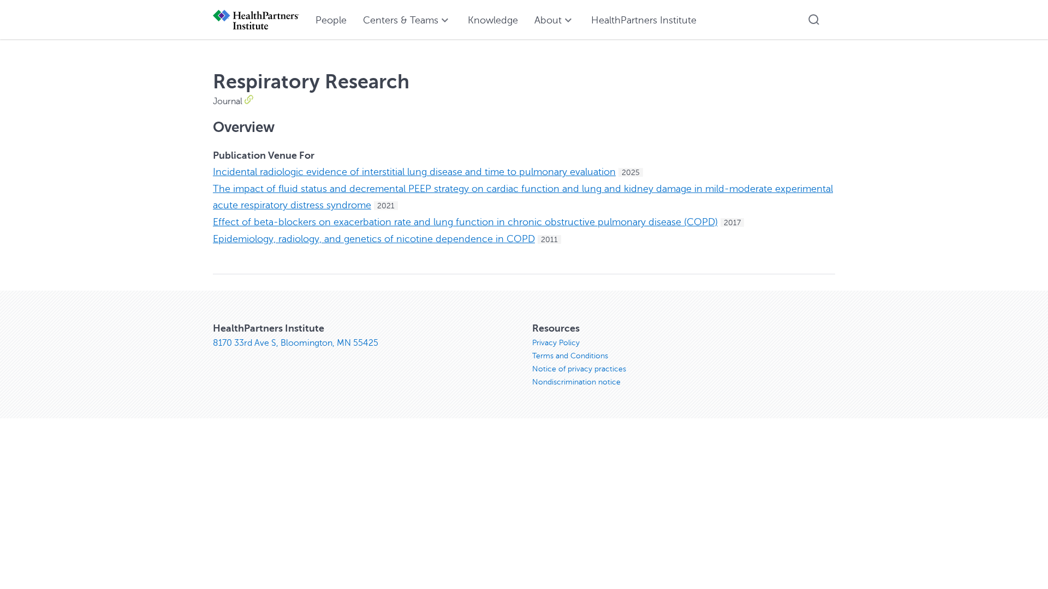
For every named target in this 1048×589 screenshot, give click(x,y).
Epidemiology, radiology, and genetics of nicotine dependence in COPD (374, 238)
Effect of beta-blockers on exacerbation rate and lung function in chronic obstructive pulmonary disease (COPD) (465, 222)
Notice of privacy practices (579, 369)
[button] (813, 19)
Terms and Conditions (570, 356)
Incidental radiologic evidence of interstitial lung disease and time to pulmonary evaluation (414, 171)
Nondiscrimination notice (576, 382)
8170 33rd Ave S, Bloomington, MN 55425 (295, 343)
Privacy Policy (556, 343)
